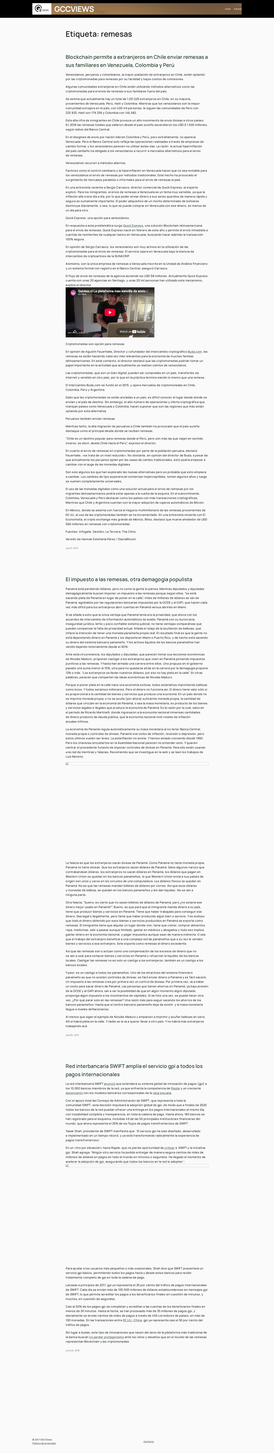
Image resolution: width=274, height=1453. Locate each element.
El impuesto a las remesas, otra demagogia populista (129, 579)
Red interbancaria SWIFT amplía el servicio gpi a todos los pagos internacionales (134, 1070)
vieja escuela (162, 1093)
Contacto (149, 1441)
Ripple (175, 1088)
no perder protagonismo (106, 1337)
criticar (169, 1148)
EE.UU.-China (132, 1320)
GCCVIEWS (74, 9)
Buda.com (195, 351)
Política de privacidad (44, 1443)
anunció (109, 1084)
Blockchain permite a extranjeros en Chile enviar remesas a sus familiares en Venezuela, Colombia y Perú (137, 60)
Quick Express (133, 225)
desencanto (74, 1093)
